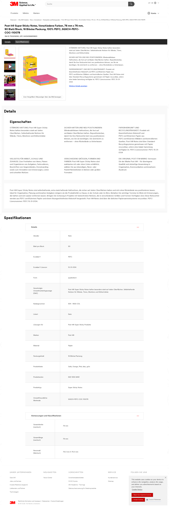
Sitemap (111, 481)
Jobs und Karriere (15, 481)
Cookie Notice (137, 490)
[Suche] (131, 4)
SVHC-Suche (73, 481)
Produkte (14, 13)
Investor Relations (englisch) (19, 485)
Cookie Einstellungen (57, 501)
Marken (36, 13)
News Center (47, 477)
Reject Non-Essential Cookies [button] (142, 495)
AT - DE (151, 3)
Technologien (14, 492)
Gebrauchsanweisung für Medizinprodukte (82, 488)
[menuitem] (7, 41)
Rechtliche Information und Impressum (29, 501)
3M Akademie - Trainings (77, 485)
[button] (153, 500)
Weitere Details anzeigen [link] (78, 86)
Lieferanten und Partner (17, 488)
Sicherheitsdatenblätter (76, 477)
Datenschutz (46, 501)
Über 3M (13, 477)
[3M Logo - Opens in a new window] (23, 4)
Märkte (26, 13)
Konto (154, 13)
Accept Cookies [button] (138, 499)
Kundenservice (113, 477)
